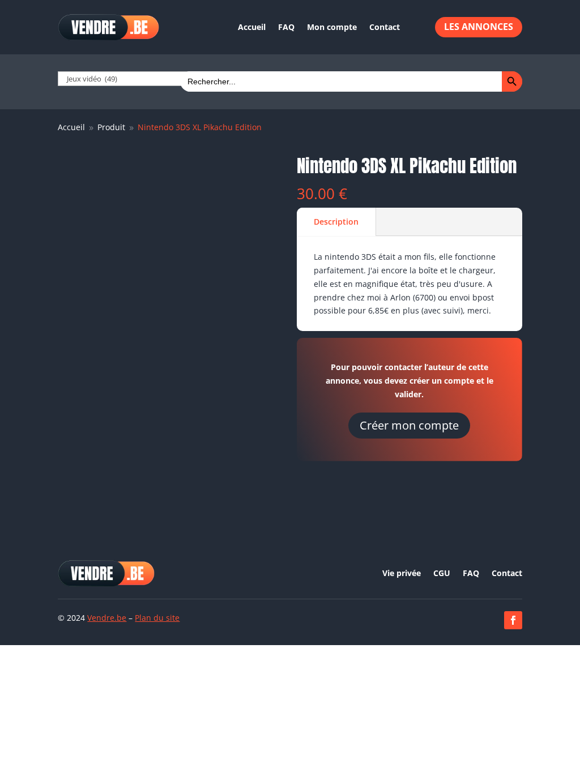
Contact (384, 27)
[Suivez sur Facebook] (513, 620)
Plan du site (157, 617)
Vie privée (401, 573)
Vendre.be (106, 617)
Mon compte (332, 27)
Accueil (252, 27)
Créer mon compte (409, 425)
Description (336, 221)
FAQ (286, 27)
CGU (441, 573)
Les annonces (478, 26)
